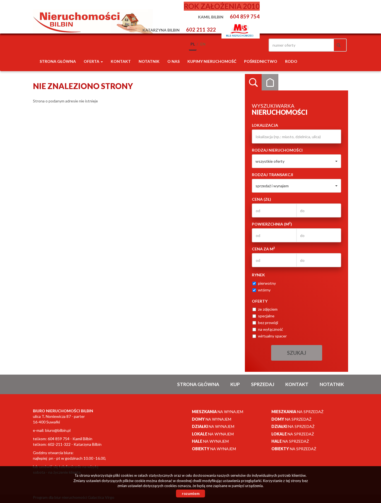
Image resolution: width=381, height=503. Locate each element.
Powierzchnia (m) (272, 223)
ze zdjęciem (268, 309)
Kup (235, 384)
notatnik (149, 61)
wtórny (264, 290)
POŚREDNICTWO (260, 61)
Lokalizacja (265, 125)
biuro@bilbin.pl (58, 430)
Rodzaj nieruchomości (277, 150)
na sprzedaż (297, 411)
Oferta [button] (92, 61)
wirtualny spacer (272, 336)
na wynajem (217, 411)
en (203, 44)
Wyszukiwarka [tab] (253, 82)
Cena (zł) (261, 199)
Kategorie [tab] (270, 82)
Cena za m (263, 248)
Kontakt (121, 61)
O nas (173, 61)
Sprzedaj (262, 384)
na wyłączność (270, 329)
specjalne (266, 315)
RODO (291, 61)
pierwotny (267, 283)
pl (193, 44)
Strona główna (58, 61)
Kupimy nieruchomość (211, 61)
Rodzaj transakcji (272, 174)
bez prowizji (268, 322)
